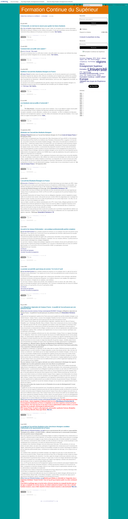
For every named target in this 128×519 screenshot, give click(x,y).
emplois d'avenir (91, 75)
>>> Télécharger (24, 86)
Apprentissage (87, 72)
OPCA (94, 58)
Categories (44, 16)
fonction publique (95, 59)
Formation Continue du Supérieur (30, 16)
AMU (85, 75)
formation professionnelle (89, 73)
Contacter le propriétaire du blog (90, 37)
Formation (83, 69)
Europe (84, 79)
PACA (82, 64)
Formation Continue (87, 77)
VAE (86, 59)
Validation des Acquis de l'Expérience (93, 81)
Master (98, 58)
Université (97, 69)
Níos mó (49, 409)
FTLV (81, 72)
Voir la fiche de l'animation (27, 250)
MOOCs (81, 82)
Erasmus (89, 58)
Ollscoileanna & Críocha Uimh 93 (65, 401)
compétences (83, 61)
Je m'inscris (23, 248)
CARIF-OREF (100, 77)
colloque (103, 58)
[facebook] (74, 5)
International (83, 58)
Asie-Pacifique (91, 61)
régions (101, 61)
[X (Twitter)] (77, 5)
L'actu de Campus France (69, 135)
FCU (99, 75)
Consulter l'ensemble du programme (29, 252)
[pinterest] (80, 5)
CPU (89, 59)
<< (41, 501)
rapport (82, 59)
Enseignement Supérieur (91, 66)
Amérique (101, 73)
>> (57, 501)
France (81, 75)
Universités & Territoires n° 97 (59, 188)
